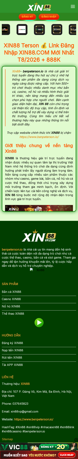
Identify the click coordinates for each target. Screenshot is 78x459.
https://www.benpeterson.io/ (33, 419)
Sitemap (7, 439)
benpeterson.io (12, 249)
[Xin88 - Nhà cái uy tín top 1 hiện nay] (39, 6)
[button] (72, 6)
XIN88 (25, 384)
